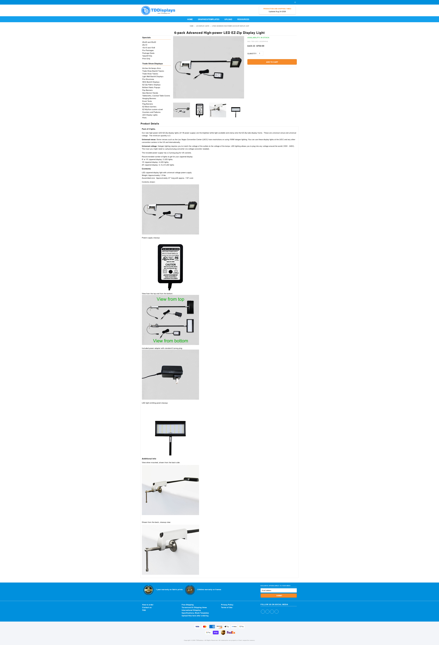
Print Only (146, 58)
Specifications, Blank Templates (195, 613)
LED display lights (202, 26)
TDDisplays (200, 640)
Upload (228, 19)
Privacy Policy (227, 604)
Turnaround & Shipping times (194, 607)
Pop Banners (147, 90)
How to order (147, 604)
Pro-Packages (148, 50)
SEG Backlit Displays (151, 82)
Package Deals (148, 53)
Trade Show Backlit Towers (153, 71)
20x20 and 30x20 (149, 42)
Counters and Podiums (151, 112)
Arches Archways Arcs (151, 68)
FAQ (144, 610)
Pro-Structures (148, 79)
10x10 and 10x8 (148, 47)
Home (190, 19)
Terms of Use (226, 607)
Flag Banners (147, 104)
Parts (144, 117)
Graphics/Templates (208, 19)
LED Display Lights (150, 115)
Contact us (146, 607)
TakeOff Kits (147, 56)
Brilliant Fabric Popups (151, 87)
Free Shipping (188, 604)
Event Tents (147, 101)
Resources (243, 19)
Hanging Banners (149, 98)
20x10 (144, 45)
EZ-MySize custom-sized (152, 109)
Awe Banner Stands (150, 93)
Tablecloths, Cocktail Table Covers (156, 95)
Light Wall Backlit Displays (152, 76)
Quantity (251, 53)
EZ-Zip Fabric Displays (151, 84)
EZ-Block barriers (149, 106)
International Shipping (191, 610)
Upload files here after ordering (195, 615)
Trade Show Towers (150, 73)
